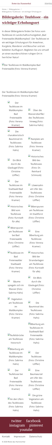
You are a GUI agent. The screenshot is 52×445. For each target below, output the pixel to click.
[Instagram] (17, 425)
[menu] (47, 3)
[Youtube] (26, 430)
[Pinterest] (36, 425)
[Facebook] (33, 421)
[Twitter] (16, 421)
